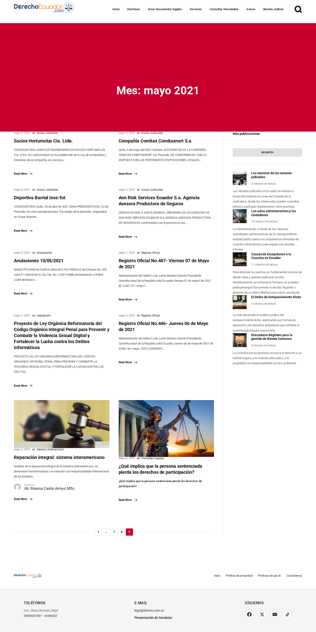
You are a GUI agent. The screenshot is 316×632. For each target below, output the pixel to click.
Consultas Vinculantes (224, 9)
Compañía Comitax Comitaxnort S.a (155, 141)
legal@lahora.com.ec (149, 611)
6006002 (50, 616)
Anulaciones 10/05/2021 (38, 260)
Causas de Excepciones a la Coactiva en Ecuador (271, 256)
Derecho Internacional (50, 449)
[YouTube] (274, 614)
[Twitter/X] (262, 614)
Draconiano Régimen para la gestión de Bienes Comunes (271, 337)
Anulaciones (44, 252)
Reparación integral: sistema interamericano (59, 457)
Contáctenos (294, 575)
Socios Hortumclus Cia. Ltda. (43, 141)
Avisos (250, 9)
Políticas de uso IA (269, 575)
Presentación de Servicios (153, 617)
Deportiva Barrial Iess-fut (39, 197)
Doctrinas (133, 9)
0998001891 (33, 616)
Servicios (196, 9)
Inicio (115, 9)
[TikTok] (287, 614)
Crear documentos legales (165, 9)
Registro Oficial (150, 252)
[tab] (267, 152)
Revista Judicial (273, 9)
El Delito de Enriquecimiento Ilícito (276, 297)
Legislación (44, 315)
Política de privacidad (239, 575)
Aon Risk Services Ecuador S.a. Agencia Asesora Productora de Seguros (159, 200)
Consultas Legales (152, 458)
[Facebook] (249, 614)
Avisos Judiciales (47, 133)
